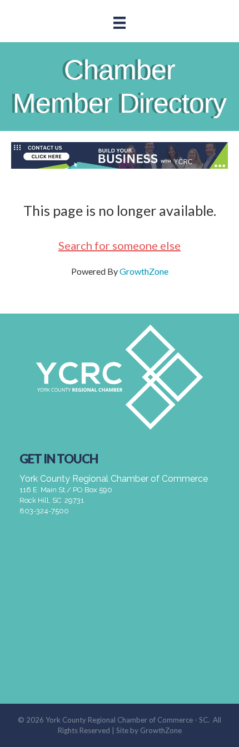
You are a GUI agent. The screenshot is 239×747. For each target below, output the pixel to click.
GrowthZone (144, 271)
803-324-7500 (44, 511)
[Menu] (119, 22)
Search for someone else (119, 245)
